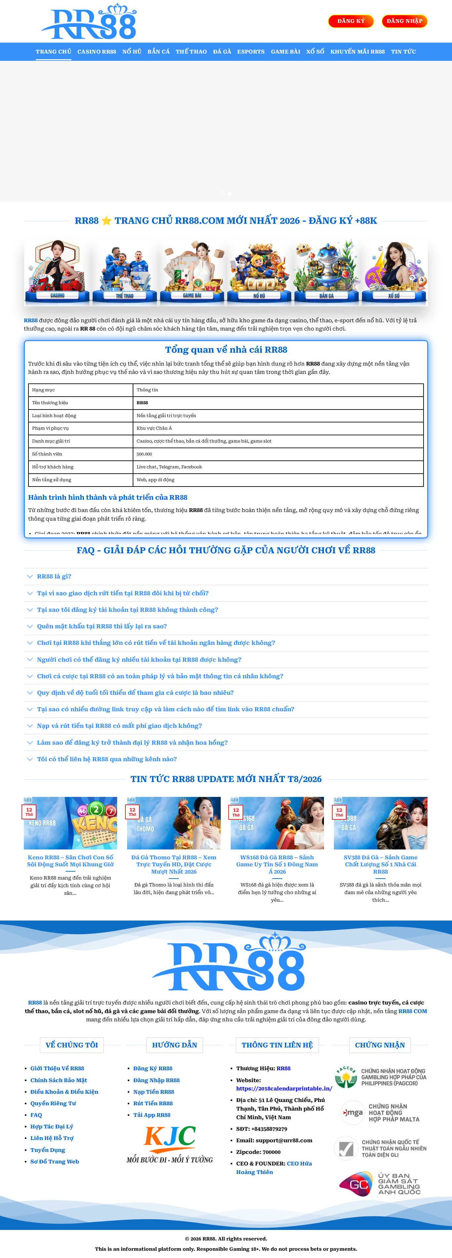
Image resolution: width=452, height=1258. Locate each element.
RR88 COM (412, 1011)
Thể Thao (191, 52)
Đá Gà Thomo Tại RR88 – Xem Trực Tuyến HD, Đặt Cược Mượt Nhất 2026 (173, 864)
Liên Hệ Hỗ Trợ (51, 1138)
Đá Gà (222, 52)
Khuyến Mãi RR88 (358, 52)
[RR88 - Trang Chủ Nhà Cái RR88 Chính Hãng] (87, 21)
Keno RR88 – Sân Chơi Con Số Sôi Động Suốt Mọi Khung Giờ (70, 861)
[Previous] (17, 131)
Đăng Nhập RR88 (156, 1080)
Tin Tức (403, 52)
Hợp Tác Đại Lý (51, 1126)
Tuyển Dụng (47, 1150)
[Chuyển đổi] (30, 577)
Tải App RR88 (151, 1115)
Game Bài (286, 52)
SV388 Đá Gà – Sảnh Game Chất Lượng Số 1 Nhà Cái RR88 (381, 864)
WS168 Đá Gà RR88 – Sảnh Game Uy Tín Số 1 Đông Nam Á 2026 (277, 864)
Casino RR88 (96, 52)
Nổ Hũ (132, 52)
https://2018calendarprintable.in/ (284, 1088)
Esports (251, 52)
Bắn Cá (159, 52)
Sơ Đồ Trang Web (54, 1162)
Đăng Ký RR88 (152, 1068)
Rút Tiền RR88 (153, 1103)
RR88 (31, 320)
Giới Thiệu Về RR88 (57, 1068)
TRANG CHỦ (53, 52)
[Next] (434, 131)
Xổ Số (315, 52)
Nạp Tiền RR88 (153, 1092)
